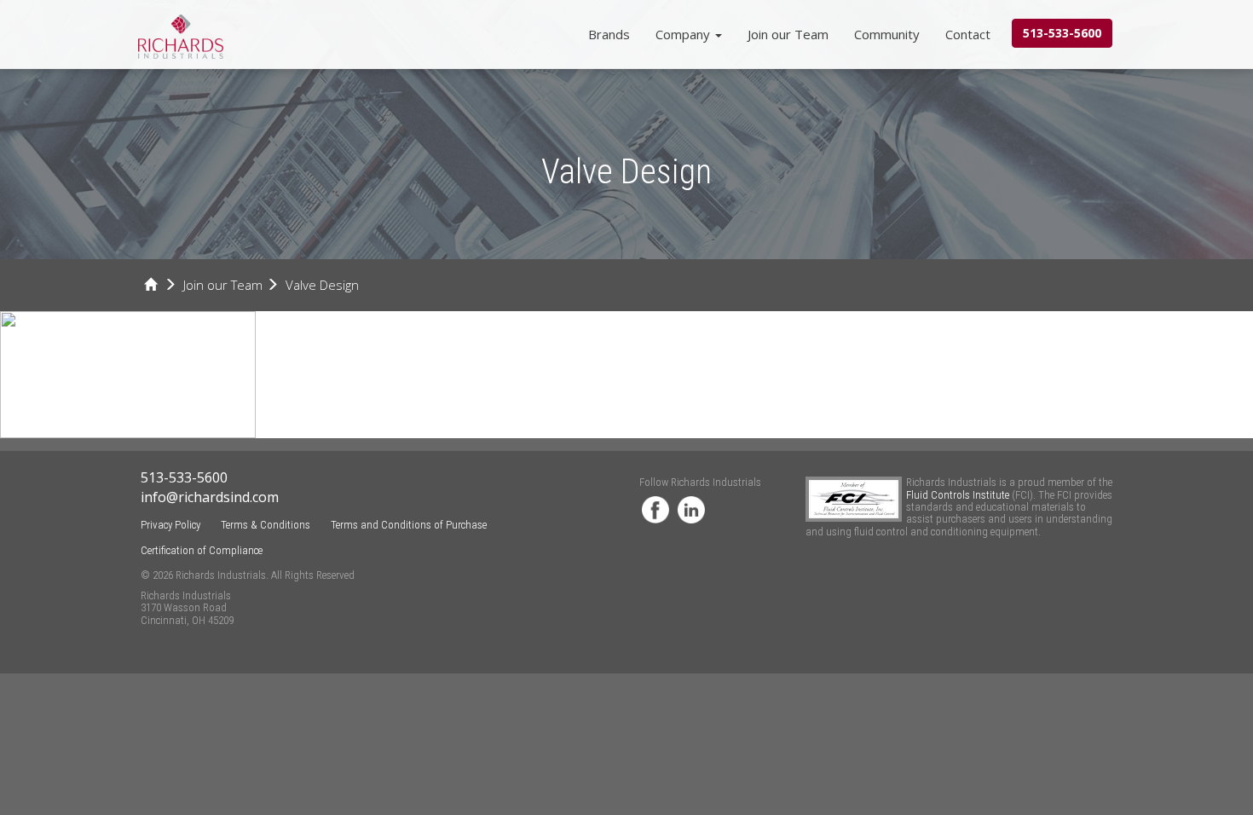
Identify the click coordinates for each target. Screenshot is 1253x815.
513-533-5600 (1062, 33)
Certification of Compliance (202, 550)
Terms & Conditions (265, 524)
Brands (609, 34)
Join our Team (788, 34)
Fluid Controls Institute (959, 494)
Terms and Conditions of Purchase (409, 524)
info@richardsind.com (210, 497)
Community (887, 34)
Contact (967, 34)
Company (684, 34)
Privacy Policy (170, 524)
